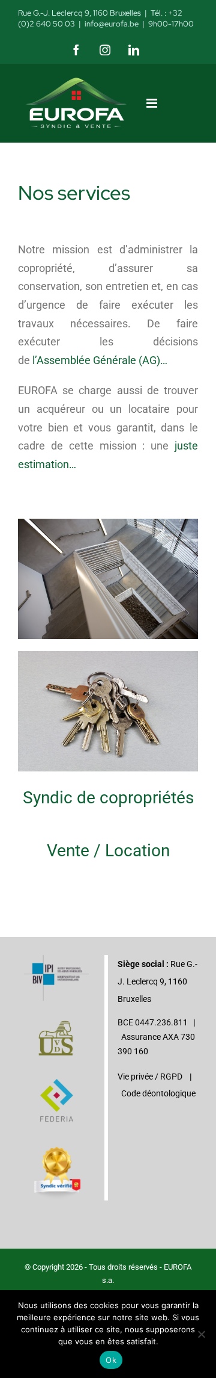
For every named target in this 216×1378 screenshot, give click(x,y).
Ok (111, 1360)
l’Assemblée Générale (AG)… (99, 360)
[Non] (201, 1334)
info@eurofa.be (112, 24)
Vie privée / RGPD (150, 1076)
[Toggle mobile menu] (152, 103)
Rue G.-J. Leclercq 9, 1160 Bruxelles (79, 13)
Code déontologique (158, 1093)
